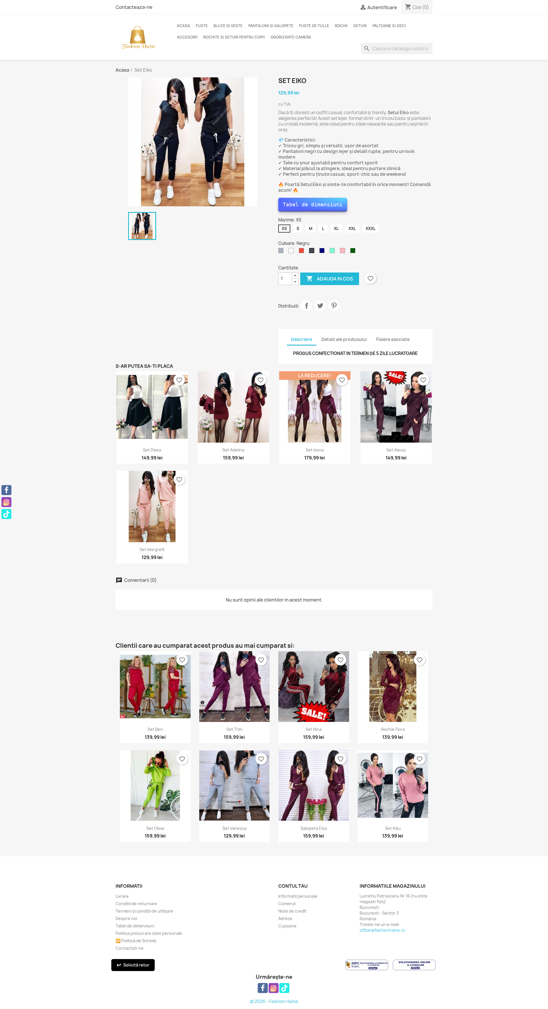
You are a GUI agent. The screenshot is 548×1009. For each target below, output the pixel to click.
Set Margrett (152, 549)
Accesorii (187, 37)
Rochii (341, 25)
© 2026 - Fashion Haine (274, 1001)
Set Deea (152, 450)
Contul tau (293, 886)
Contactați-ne (130, 948)
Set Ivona (315, 450)
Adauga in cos (329, 278)
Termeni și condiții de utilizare (144, 911)
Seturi (360, 25)
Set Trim (234, 729)
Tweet (320, 305)
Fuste (202, 25)
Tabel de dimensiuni (312, 204)
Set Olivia (155, 828)
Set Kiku (393, 828)
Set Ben (155, 729)
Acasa (183, 25)
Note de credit (292, 911)
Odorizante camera (291, 37)
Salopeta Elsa (314, 828)
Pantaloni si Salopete (270, 25)
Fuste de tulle (314, 25)
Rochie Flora (393, 729)
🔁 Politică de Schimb (136, 940)
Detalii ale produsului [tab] (344, 339)
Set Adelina (233, 450)
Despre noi (126, 918)
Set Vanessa (234, 828)
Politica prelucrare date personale (149, 933)
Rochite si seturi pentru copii (234, 37)
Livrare (122, 896)
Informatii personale (297, 896)
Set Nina (313, 729)
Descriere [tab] (301, 339)
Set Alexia (396, 450)
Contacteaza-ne (134, 7)
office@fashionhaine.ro (382, 930)
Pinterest (334, 305)
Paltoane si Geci (389, 25)
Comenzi (287, 903)
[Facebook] (6, 490)
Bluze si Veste (228, 25)
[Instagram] (6, 502)
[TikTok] (6, 514)
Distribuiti (306, 305)
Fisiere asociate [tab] (393, 339)
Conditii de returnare (136, 903)
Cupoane (287, 926)
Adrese (285, 918)
